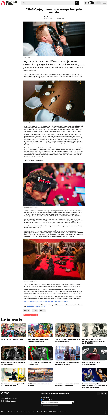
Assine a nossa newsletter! (55, 393)
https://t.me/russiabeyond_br (36, 306)
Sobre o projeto (5, 397)
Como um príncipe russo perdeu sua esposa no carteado (67, 340)
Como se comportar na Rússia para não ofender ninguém (67, 363)
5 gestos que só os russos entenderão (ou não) (91, 363)
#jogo (35, 310)
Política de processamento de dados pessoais (9, 399)
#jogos (42, 310)
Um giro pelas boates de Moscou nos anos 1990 (39, 363)
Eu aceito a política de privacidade (50, 405)
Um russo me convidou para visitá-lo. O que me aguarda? (13, 385)
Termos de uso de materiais (8, 401)
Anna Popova (48, 17)
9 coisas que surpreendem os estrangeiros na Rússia (38, 340)
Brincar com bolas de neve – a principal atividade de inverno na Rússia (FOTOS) (93, 341)
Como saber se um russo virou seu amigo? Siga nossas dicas (67, 385)
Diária (52, 400)
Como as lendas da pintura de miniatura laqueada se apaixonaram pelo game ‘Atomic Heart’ (94, 385)
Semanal (45, 400)
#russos (26, 310)
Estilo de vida (60, 18)
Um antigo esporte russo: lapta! (12, 339)
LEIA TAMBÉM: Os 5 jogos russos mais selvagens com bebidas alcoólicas (46, 301)
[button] (74, 2)
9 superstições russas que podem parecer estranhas (13, 363)
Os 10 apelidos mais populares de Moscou (39, 385)
